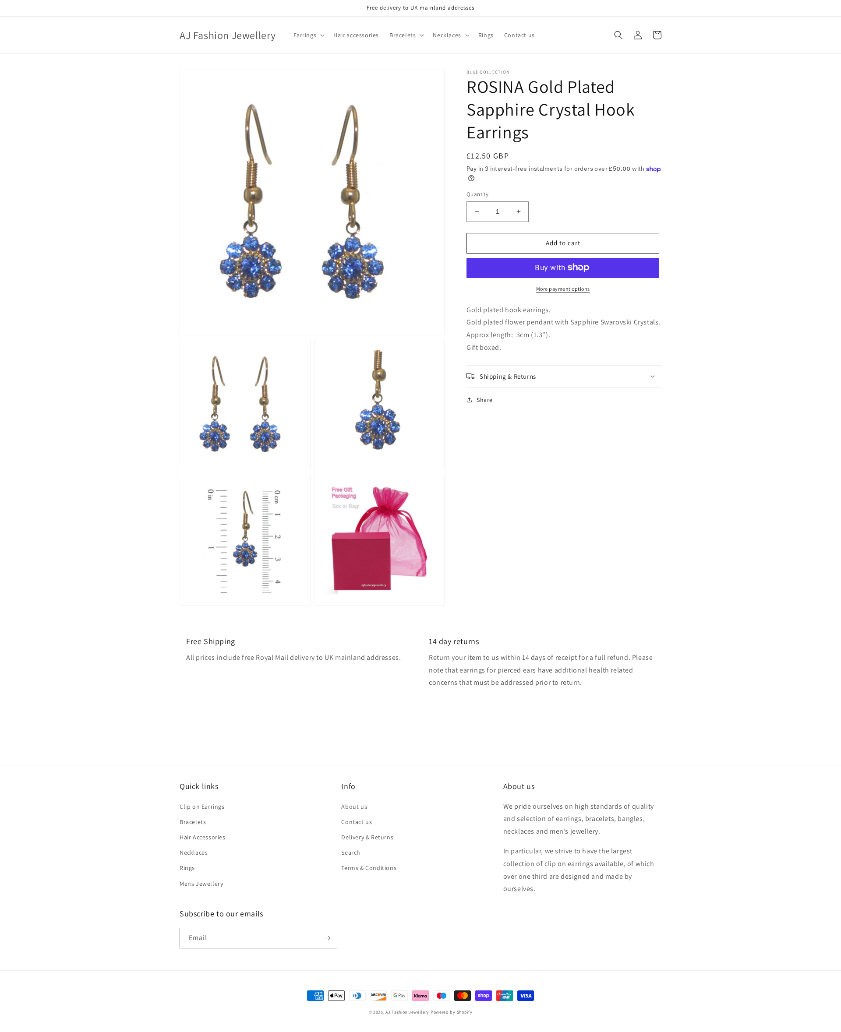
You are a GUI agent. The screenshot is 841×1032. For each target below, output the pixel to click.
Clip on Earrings (202, 806)
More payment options (563, 288)
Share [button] (485, 399)
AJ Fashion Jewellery (407, 1012)
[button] (308, 35)
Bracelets (193, 822)
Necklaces (194, 852)
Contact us (356, 822)
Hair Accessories (203, 837)
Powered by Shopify (452, 1012)
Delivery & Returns (367, 837)
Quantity (477, 194)
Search (350, 852)
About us (354, 806)
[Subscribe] (327, 938)
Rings (187, 868)
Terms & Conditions (368, 868)
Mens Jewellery (201, 884)
